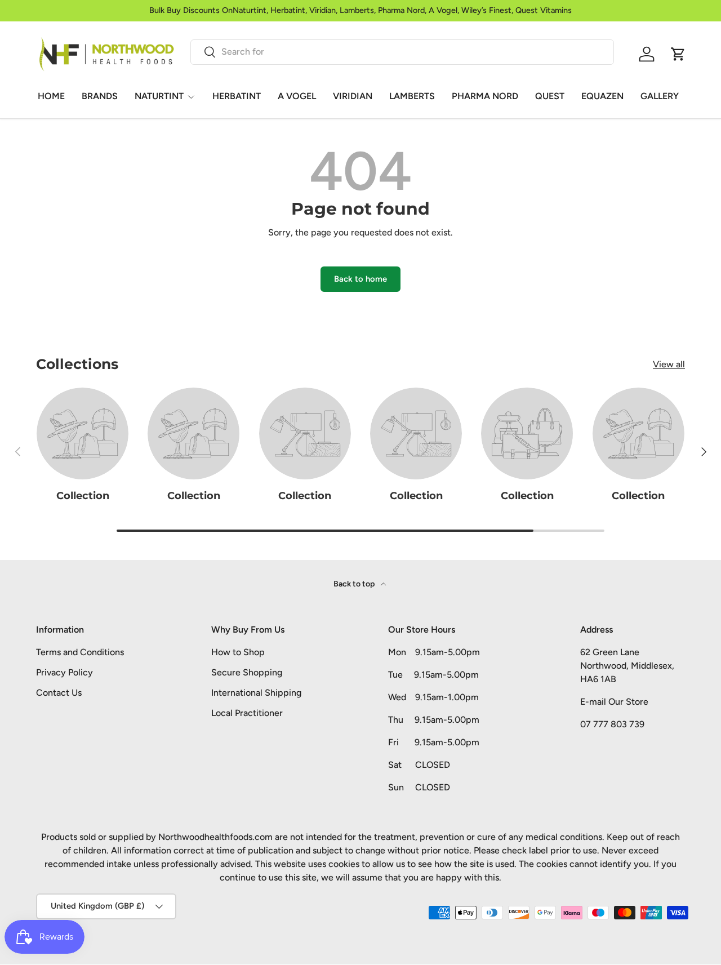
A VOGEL (297, 96)
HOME (51, 96)
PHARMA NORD (485, 96)
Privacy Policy (64, 672)
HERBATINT (236, 96)
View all (669, 364)
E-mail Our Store (614, 701)
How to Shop (238, 652)
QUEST (549, 96)
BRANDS (100, 96)
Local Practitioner (247, 713)
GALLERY (659, 96)
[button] (678, 54)
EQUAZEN (602, 96)
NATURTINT (159, 96)
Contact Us (59, 692)
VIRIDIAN (352, 96)
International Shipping (256, 692)
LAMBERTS (412, 96)
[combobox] (402, 51)
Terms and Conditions (80, 652)
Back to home (360, 279)
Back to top (354, 584)
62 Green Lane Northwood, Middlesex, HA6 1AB (627, 665)
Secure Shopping (246, 672)
